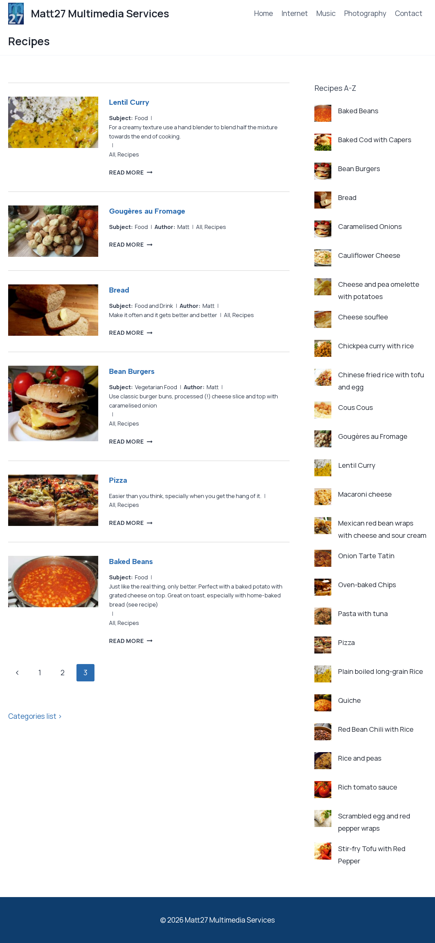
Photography (365, 13)
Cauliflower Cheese (369, 255)
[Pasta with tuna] (322, 616)
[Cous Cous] (322, 409)
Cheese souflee (363, 316)
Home (263, 13)
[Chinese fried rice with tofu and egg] (322, 377)
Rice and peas (359, 758)
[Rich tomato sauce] (322, 789)
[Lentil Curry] (322, 467)
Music (326, 13)
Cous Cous (355, 407)
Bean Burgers (132, 371)
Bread (119, 290)
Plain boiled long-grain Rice (380, 671)
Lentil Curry (129, 102)
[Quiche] (322, 702)
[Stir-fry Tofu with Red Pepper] (322, 851)
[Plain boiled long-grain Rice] (322, 673)
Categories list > (35, 716)
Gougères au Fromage (147, 211)
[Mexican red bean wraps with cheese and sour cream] (322, 525)
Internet (294, 13)
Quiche (349, 700)
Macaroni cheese (365, 494)
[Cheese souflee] (322, 319)
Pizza (118, 480)
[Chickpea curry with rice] (322, 348)
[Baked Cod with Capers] (322, 142)
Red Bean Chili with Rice (376, 729)
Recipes (128, 154)
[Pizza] (322, 645)
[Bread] (322, 200)
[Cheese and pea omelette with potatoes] (322, 286)
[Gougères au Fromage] (322, 438)
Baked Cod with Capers (374, 139)
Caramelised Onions (370, 226)
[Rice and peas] (322, 760)
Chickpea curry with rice (376, 345)
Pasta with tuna (363, 613)
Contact (408, 13)
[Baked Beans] (322, 113)
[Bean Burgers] (322, 171)
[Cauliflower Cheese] (322, 257)
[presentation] (53, 137)
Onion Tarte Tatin (366, 555)
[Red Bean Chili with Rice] (322, 731)
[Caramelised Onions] (322, 228)
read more (131, 172)
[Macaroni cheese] (322, 496)
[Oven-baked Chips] (322, 587)
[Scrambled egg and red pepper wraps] (322, 818)
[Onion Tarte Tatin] (322, 558)
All (112, 154)
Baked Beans (131, 561)
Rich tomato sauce (367, 787)
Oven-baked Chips (367, 584)
